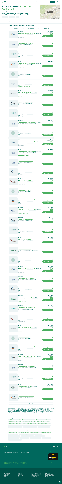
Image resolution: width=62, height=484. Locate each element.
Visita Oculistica (20, 473)
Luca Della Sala (20, 301)
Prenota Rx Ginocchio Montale (13, 434)
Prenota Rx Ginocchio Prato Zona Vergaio (29, 425)
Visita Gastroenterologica (7, 477)
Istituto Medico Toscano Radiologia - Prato (26, 102)
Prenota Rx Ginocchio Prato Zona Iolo (44, 427)
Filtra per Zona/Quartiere (5, 11)
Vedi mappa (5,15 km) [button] (30, 34)
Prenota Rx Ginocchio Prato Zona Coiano (15, 421)
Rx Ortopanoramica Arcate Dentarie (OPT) (37, 473)
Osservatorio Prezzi (26, 1)
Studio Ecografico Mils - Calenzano (25, 249)
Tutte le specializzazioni (25, 454)
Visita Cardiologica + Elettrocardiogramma (23, 477)
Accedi (48, 1)
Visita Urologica (6, 475)
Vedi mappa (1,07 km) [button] (30, 55)
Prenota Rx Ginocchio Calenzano (46, 432)
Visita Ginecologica (20, 474)
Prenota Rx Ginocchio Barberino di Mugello (15, 439)
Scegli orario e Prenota (47, 36)
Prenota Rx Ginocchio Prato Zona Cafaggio (15, 427)
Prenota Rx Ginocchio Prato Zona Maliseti (28, 419)
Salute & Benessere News (8, 452)
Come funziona (10, 449)
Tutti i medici (13, 454)
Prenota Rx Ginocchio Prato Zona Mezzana (44, 423)
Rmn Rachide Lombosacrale (49, 477)
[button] (59, 2)
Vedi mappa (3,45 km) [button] (29, 44)
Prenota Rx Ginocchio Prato (13, 432)
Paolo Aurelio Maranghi (21, 126)
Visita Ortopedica (6, 476)
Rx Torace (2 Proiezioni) (48, 473)
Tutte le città (18, 454)
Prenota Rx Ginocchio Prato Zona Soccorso (15, 423)
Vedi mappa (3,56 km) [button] (30, 181)
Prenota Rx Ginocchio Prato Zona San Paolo (29, 421)
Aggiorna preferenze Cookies (54, 462)
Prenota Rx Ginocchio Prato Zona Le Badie (15, 425)
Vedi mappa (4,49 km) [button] (29, 103)
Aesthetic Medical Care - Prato (24, 73)
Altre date (31, 403)
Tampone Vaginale (6, 474)
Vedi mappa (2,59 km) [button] (34, 93)
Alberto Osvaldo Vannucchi (22, 86)
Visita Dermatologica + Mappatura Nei (22, 476)
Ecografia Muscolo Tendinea (35, 476)
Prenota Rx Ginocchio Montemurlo (24, 432)
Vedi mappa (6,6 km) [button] (35, 250)
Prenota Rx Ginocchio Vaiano (34, 432)
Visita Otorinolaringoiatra (7, 473)
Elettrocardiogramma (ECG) (35, 475)
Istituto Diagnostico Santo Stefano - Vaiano (26, 122)
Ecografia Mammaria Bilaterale (49, 475)
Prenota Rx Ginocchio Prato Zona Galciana (29, 423)
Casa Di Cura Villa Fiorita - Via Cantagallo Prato (27, 229)
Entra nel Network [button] (42, 1)
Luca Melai (20, 96)
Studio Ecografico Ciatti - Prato (24, 92)
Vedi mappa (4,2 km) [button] (27, 74)
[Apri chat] (60, 482)
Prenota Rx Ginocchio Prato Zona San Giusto (43, 425)
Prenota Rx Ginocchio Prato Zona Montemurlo (30, 427)
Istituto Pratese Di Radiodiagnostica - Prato (26, 33)
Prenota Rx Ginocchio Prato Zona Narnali (43, 421)
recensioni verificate (45, 413)
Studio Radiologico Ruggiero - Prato (25, 180)
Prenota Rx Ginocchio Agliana (23, 434)
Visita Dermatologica (20, 475)
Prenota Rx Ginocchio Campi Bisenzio (35, 434)
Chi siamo (5, 449)
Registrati (52, 1)
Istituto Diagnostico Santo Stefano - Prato (26, 43)
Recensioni (35, 1)
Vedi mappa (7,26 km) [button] (33, 123)
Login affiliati (54, 451)
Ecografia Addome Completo (49, 474)
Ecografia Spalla (47, 476)
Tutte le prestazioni (7, 454)
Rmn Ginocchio (34, 477)
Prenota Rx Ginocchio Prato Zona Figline (14, 419)
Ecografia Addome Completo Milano (36, 474)
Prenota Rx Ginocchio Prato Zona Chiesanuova (43, 419)
